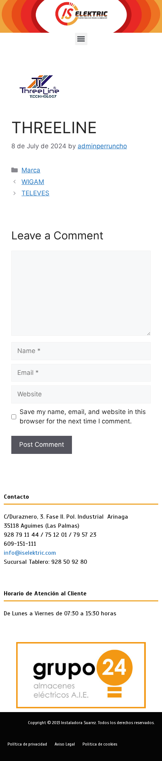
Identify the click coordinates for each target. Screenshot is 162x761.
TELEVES (35, 193)
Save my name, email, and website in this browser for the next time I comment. (83, 416)
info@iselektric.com (30, 553)
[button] (81, 39)
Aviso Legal (65, 744)
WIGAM (32, 182)
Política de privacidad (27, 744)
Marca (30, 170)
